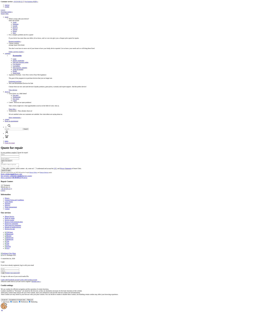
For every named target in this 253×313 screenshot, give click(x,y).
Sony (14, 33)
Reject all (30, 299)
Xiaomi (15, 29)
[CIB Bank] (9, 232)
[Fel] (2, 311)
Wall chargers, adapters (20, 68)
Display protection (18, 60)
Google (15, 26)
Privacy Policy (33, 172)
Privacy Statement (65, 168)
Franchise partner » (7, 12)
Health (15, 71)
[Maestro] (8, 236)
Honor (15, 31)
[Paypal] (8, 246)
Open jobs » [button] (12, 109)
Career (15, 100)
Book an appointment (11, 121)
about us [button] (7, 92)
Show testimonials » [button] (15, 117)
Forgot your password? (12, 273)
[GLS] (7, 248)
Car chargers (17, 64)
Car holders (16, 66)
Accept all (4, 299)
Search (26, 129)
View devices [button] (13, 90)
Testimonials (16, 97)
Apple (15, 22)
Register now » (36, 281)
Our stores (16, 99)
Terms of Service (44, 172)
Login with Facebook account (10, 280)
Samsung (15, 24)
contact (7, 119)
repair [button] (6, 17)
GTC (55, 168)
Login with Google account (28, 280)
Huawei (15, 27)
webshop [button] (7, 53)
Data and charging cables (20, 62)
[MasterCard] (9, 234)
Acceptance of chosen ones (17, 299)
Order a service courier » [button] (16, 52)
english (7, 7)
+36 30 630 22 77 (18, 1)
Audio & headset (18, 69)
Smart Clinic (5, 13)
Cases (14, 59)
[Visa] (7, 241)
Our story (16, 95)
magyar (7, 5)
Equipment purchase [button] (15, 81)
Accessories (17, 56)
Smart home (16, 73)
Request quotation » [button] (15, 41)
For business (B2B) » (31, 1)
